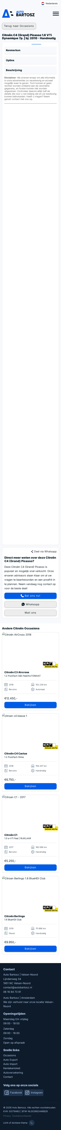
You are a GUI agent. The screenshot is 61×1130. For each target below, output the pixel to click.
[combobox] (49, 3)
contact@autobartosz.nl (17, 987)
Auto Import (10, 1064)
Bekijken (30, 704)
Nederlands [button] (52, 3)
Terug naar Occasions (19, 25)
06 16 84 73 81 (12, 991)
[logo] (18, 13)
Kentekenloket (11, 1068)
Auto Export (10, 1059)
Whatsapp (32, 604)
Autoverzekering (13, 1072)
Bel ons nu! (32, 595)
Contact (8, 1076)
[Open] (56, 14)
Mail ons (30, 612)
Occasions (9, 1055)
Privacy (7, 1115)
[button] (30, 50)
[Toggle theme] (32, 1123)
